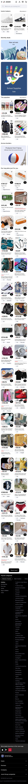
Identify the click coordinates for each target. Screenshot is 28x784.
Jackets (17, 629)
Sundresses (18, 670)
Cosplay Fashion (19, 610)
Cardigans (18, 657)
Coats (16, 664)
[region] (14, 24)
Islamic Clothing (19, 703)
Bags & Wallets (4, 590)
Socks (16, 619)
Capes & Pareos (19, 717)
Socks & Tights (19, 604)
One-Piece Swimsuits (20, 690)
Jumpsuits (18, 705)
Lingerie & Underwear (20, 602)
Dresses (17, 590)
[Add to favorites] (11, 15)
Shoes (2, 588)
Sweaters (17, 633)
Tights (17, 676)
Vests (16, 739)
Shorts (17, 649)
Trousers (17, 592)
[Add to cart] (11, 25)
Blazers (17, 699)
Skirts (16, 631)
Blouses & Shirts (19, 600)
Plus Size (3, 586)
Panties (17, 692)
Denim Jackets (19, 727)
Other (2, 592)
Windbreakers (18, 678)
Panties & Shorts (19, 722)
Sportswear (18, 621)
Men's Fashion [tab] (17, 578)
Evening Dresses (19, 639)
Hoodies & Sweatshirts (21, 596)
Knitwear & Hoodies (20, 587)
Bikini (16, 662)
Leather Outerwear (20, 731)
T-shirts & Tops (19, 585)
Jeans (16, 641)
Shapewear (18, 711)
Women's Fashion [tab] (6, 578)
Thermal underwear (20, 741)
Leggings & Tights (20, 686)
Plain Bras (17, 668)
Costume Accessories (20, 666)
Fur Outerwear (19, 701)
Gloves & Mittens (19, 729)
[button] (2, 749)
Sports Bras (18, 713)
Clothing (3, 582)
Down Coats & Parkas (20, 660)
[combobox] (15, 6)
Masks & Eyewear (19, 733)
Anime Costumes (19, 694)
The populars (5, 97)
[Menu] (1, 1)
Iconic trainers (5, 11)
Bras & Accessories (20, 637)
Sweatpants (18, 672)
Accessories (4, 584)
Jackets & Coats (19, 598)
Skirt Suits (17, 725)
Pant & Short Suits (19, 653)
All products (23, 11)
